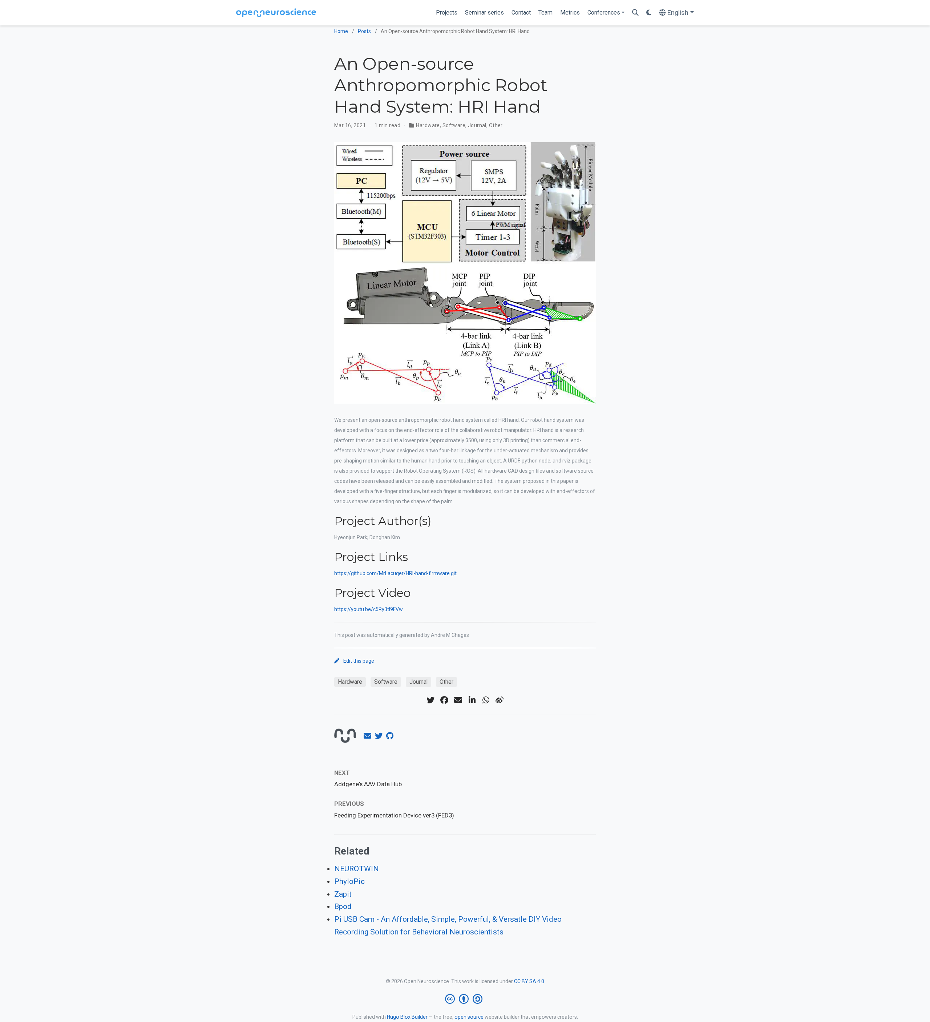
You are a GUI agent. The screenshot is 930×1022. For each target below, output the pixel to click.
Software (453, 125)
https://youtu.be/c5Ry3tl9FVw (368, 609)
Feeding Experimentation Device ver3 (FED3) (394, 815)
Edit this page (358, 661)
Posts (364, 31)
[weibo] (499, 700)
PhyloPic (349, 881)
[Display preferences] (648, 13)
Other (496, 125)
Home (341, 31)
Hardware (428, 125)
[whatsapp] (485, 700)
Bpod (343, 906)
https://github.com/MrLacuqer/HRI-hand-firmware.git (395, 573)
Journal (477, 125)
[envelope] (458, 700)
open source (469, 1017)
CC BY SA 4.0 (529, 981)
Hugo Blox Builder (407, 1017)
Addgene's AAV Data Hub (368, 784)
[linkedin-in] (471, 700)
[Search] (635, 13)
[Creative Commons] (465, 999)
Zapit (343, 894)
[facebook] (444, 700)
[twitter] (430, 700)
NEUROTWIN (356, 868)
